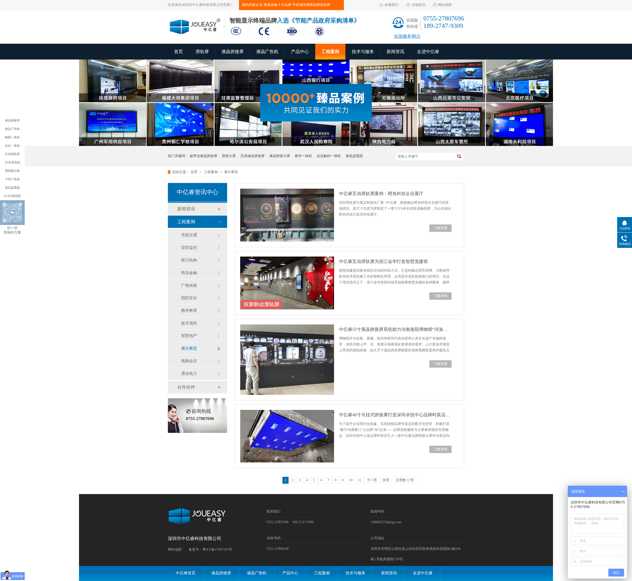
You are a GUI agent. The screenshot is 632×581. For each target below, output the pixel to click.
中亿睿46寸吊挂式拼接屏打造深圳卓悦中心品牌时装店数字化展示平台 (395, 414)
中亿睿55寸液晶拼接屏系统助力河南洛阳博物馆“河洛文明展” (395, 329)
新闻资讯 (395, 51)
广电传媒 (189, 285)
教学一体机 (303, 156)
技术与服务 (363, 51)
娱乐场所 (189, 323)
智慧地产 (189, 336)
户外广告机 (12, 179)
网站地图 (445, 5)
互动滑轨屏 (12, 154)
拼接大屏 (229, 156)
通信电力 (189, 373)
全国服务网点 (407, 36)
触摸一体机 (12, 137)
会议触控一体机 (329, 156)
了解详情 (440, 228)
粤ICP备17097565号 (217, 549)
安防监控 (189, 247)
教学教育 (189, 310)
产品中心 (300, 51)
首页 (178, 51)
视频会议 (189, 361)
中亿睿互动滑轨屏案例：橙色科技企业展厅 (381, 193)
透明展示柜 (12, 171)
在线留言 (419, 5)
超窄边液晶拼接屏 (203, 156)
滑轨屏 (202, 51)
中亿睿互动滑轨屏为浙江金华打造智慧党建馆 (383, 261)
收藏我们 (391, 5)
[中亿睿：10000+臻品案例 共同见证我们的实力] (316, 145)
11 (359, 480)
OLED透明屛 (12, 196)
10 (351, 480)
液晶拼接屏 (232, 51)
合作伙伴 (186, 387)
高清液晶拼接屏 (252, 156)
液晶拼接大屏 (279, 156)
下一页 (372, 480)
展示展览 (231, 172)
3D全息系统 (12, 162)
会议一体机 (12, 145)
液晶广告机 (267, 51)
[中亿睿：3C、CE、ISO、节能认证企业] (279, 36)
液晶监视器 (354, 156)
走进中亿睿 (428, 51)
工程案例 (330, 51)
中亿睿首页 (186, 573)
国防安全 (189, 298)
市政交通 (189, 235)
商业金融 (189, 273)
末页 (385, 480)
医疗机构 (189, 260)
